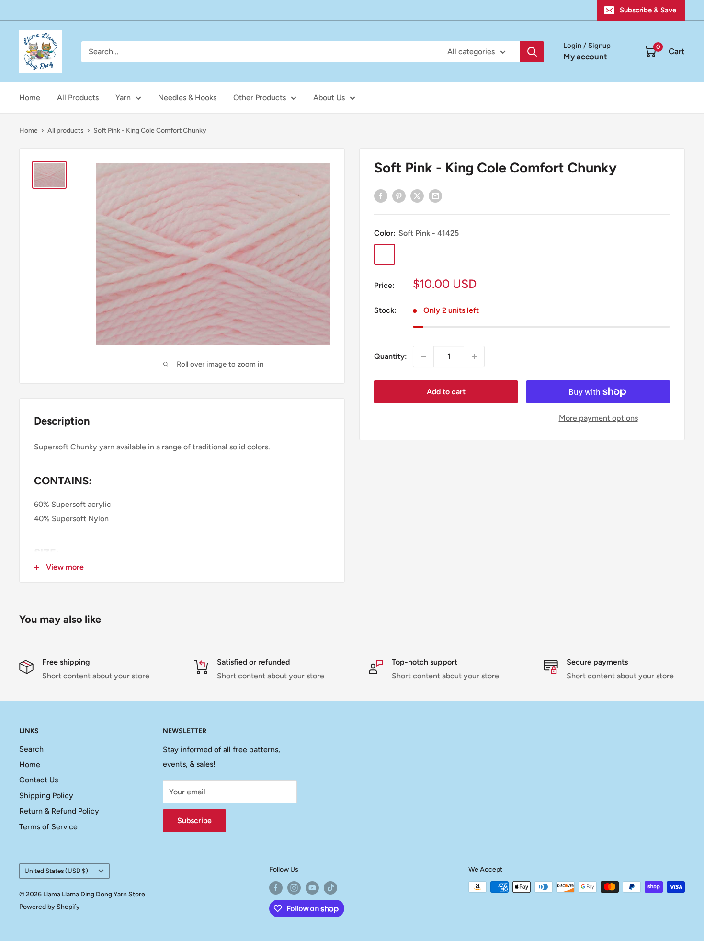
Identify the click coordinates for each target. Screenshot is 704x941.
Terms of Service (48, 826)
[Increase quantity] (474, 356)
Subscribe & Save (648, 10)
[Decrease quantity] (423, 356)
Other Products (259, 97)
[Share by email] (435, 195)
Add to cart (446, 391)
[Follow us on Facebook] (276, 888)
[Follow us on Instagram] (294, 888)
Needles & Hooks (187, 97)
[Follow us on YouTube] (312, 888)
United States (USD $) (56, 870)
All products (65, 130)
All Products (78, 97)
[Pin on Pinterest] (399, 195)
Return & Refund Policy (59, 810)
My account (585, 56)
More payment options (598, 418)
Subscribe (194, 820)
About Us (329, 97)
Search (31, 749)
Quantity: (390, 356)
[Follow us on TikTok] (330, 888)
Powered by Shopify (49, 907)
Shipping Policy (46, 795)
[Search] (532, 51)
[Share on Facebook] (380, 195)
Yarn (123, 97)
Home (29, 97)
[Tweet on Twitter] (417, 195)
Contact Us (38, 779)
